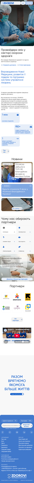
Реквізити (4, 445)
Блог (2, 441)
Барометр (4, 447)
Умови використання (8, 461)
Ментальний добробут (26, 445)
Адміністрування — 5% (10, 421)
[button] (23, 3)
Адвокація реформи (25, 449)
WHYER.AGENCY (29, 480)
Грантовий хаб (23, 439)
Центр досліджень (24, 441)
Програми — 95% (26, 421)
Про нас (3, 439)
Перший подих (6, 449)
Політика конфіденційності (9, 459)
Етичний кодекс (6, 457)
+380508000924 (6, 468)
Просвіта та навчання (25, 447)
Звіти (3, 443)
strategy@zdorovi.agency (9, 466)
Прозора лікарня (24, 443)
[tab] (8, 229)
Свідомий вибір (6, 451)
